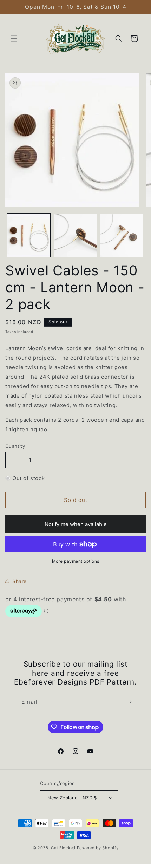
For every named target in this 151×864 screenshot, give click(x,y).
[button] (14, 38)
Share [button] (19, 581)
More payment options (75, 561)
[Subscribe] (129, 702)
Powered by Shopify (98, 847)
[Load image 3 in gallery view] (121, 235)
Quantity (15, 446)
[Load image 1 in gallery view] (28, 235)
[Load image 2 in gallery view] (75, 235)
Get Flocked (63, 847)
